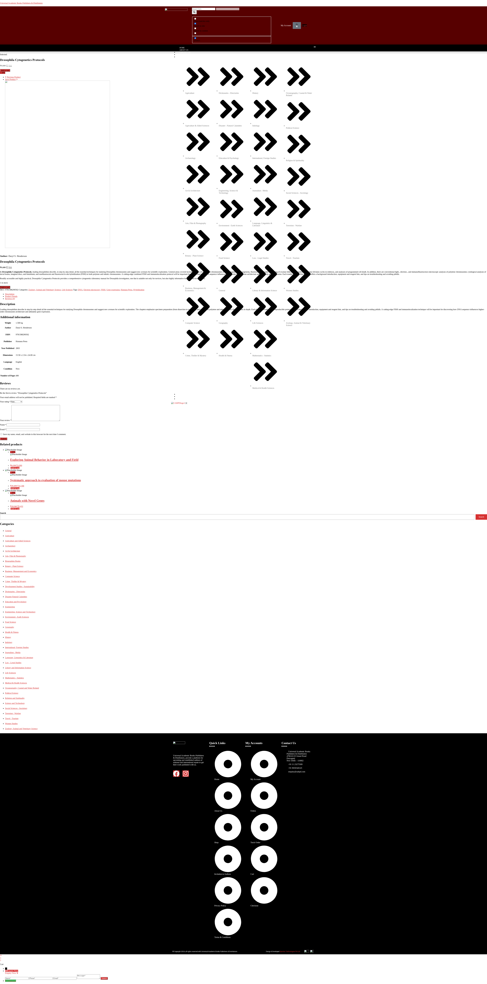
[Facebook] (176, 773)
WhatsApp (11, 981)
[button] (286, 25)
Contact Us (184, 52)
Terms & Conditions (189, 397)
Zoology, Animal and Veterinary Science (44, 290)
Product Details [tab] (11, 296)
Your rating (5, 402)
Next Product (10, 79)
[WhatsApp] (6, 981)
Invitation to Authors (190, 55)
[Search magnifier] (194, 12)
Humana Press (126, 290)
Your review (5, 420)
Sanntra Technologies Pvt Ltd (290, 951)
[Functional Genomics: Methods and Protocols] (57, 247)
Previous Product (14, 77)
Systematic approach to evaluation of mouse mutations (45, 480)
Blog (181, 399)
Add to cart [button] (15, 468)
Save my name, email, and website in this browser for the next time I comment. (34, 434)
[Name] (17, 978)
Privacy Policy (186, 394)
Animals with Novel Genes (27, 500)
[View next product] (17, 79)
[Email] (65, 978)
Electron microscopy (92, 290)
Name (3, 425)
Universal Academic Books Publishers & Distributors (21, 3)
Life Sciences (67, 290)
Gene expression (113, 290)
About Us (183, 50)
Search (3, 513)
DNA (80, 290)
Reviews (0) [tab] (10, 299)
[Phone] (41, 978)
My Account (286, 25)
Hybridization (138, 290)
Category (184, 57)
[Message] (89, 978)
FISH (103, 290)
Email (3, 429)
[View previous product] (5, 77)
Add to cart (5, 70)
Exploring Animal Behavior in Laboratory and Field (44, 459)
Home (182, 48)
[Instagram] (185, 773)
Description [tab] (9, 294)
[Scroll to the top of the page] (1, 955)
